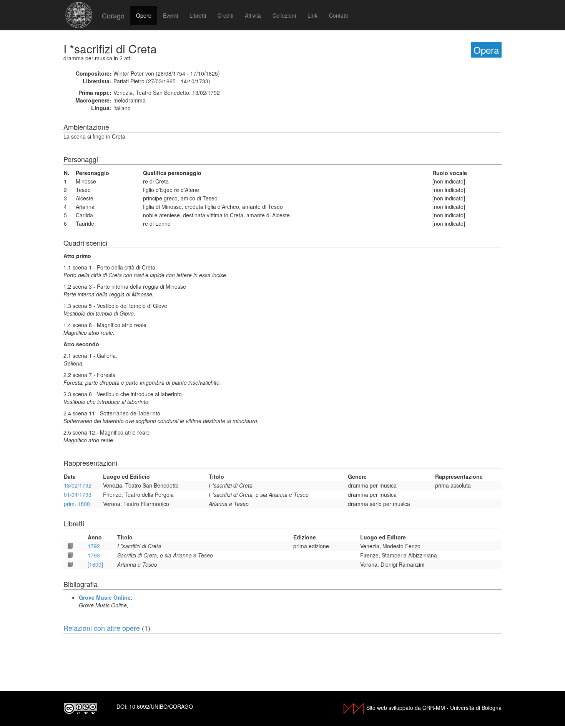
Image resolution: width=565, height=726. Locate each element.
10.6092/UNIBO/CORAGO (161, 706)
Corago (113, 15)
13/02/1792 (77, 485)
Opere (143, 15)
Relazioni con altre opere (101, 628)
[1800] (95, 564)
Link (312, 15)
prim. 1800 (77, 504)
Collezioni (284, 15)
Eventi (170, 15)
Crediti (225, 15)
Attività (253, 15)
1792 (94, 546)
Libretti (197, 15)
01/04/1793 (77, 494)
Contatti (338, 15)
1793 (94, 555)
